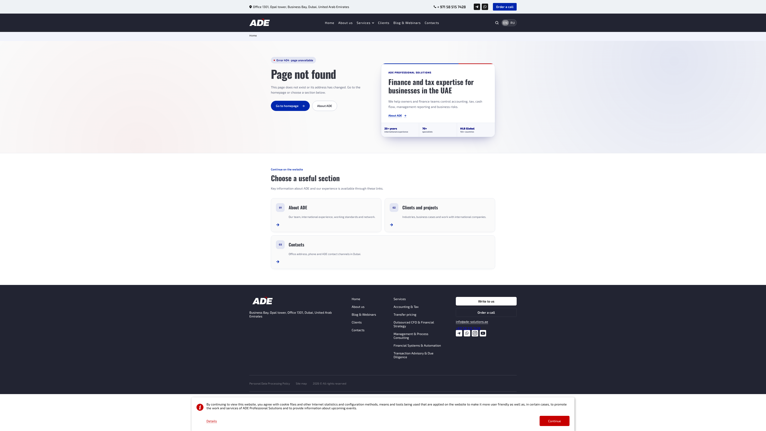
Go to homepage (290, 106)
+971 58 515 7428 (468, 328)
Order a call (486, 312)
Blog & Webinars (407, 23)
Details (211, 421)
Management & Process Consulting (411, 335)
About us (345, 23)
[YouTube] (483, 333)
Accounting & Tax (406, 306)
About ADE (324, 106)
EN (505, 23)
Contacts (432, 23)
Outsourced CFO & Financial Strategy (414, 324)
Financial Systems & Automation (417, 345)
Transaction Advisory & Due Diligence (413, 355)
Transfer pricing (405, 314)
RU (512, 23)
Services (363, 23)
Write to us (486, 301)
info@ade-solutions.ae (472, 321)
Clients (383, 23)
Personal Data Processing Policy (269, 383)
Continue (554, 421)
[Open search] (496, 22)
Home (329, 23)
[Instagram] (475, 333)
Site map (301, 383)
